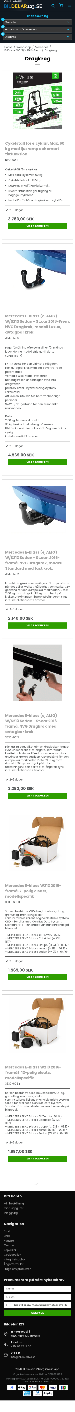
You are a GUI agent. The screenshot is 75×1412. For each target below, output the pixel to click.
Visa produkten (38, 226)
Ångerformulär (13, 1264)
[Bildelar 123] (23, 6)
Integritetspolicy (15, 1259)
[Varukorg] (61, 5)
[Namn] (37, 1288)
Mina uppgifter (13, 1208)
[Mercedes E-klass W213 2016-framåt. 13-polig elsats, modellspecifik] (37, 1028)
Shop (7, 1236)
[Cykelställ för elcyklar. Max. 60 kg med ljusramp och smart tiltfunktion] (37, 105)
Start (7, 1231)
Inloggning (11, 1213)
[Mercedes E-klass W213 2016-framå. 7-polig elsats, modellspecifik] (37, 847)
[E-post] (37, 1297)
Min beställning (14, 1203)
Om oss (9, 1245)
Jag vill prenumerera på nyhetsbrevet (39, 1305)
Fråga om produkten (17, 1269)
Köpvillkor (10, 1250)
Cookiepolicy (12, 1255)
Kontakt (9, 1241)
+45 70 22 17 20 (21, 1346)
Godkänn (37, 1313)
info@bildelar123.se (23, 1357)
